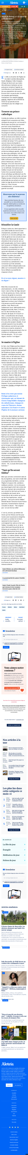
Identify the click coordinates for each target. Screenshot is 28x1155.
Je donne (13, 6)
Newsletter (14, 1105)
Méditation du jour (11, 855)
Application (14, 1107)
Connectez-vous (20, 719)
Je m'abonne (5, 6)
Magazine (14, 1109)
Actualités (14, 1093)
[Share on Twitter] (18, 72)
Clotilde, (11, 385)
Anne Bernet (15, 43)
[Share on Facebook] (13, 72)
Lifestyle (14, 1095)
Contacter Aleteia (14, 1145)
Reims (15, 607)
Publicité (14, 1115)
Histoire (10, 607)
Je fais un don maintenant (11, 688)
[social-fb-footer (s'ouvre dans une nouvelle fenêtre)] (12, 1127)
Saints (3, 610)
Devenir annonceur (14, 1142)
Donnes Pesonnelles (14, 1147)
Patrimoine (5, 912)
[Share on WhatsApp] (23, 72)
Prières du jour (9, 860)
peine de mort (6, 947)
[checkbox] (3, 642)
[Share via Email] (21, 72)
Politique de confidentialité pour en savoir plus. (13, 643)
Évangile (7, 850)
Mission (4, 1027)
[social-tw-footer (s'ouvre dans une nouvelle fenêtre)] (15, 1127)
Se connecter (18, 1085)
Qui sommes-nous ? (14, 1137)
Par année (14, 1122)
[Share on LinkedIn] (16, 72)
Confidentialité (14, 1150)
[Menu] (4, 2)
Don (14, 1113)
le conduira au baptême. (12, 457)
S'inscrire (6, 647)
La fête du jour (9, 844)
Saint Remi (21, 607)
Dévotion (10, 10)
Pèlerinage (5, 1000)
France (4, 607)
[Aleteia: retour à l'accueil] (14, 2)
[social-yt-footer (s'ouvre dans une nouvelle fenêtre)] (10, 1127)
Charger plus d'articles (14, 778)
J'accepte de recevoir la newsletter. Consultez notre (14, 643)
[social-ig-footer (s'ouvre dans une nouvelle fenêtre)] (18, 1127)
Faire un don (14, 218)
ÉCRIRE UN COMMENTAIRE (14, 725)
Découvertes (14, 1099)
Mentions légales (14, 1139)
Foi (3, 973)
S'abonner (9, 1085)
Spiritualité (4, 10)
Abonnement (14, 1111)
